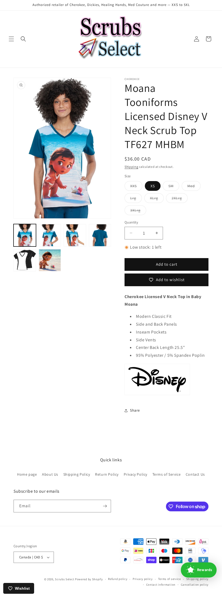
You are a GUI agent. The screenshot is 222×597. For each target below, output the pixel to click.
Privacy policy (143, 579)
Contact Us (195, 474)
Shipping (131, 167)
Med (194, 187)
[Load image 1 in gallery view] (25, 235)
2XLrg (180, 199)
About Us (50, 474)
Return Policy (107, 474)
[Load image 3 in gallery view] (75, 235)
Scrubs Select (64, 579)
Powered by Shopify (89, 579)
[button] (11, 39)
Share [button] (135, 410)
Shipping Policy (76, 474)
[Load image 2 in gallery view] (50, 235)
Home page (27, 474)
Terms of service (169, 579)
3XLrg (138, 211)
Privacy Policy (135, 474)
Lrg (136, 199)
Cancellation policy (194, 584)
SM (173, 187)
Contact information (160, 584)
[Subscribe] (105, 506)
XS (153, 186)
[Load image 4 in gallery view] (100, 235)
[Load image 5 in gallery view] (25, 260)
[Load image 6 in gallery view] (50, 260)
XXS (136, 187)
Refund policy (117, 579)
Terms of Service (166, 474)
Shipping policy (197, 579)
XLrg (157, 199)
